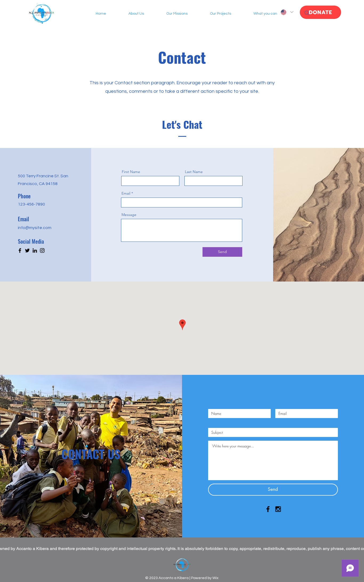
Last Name (194, 172)
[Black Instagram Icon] (278, 509)
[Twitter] (27, 250)
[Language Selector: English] (287, 12)
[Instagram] (42, 250)
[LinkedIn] (35, 250)
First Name (131, 172)
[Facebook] (20, 250)
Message (129, 214)
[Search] (307, 13)
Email (126, 193)
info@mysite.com (34, 228)
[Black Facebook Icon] (268, 509)
